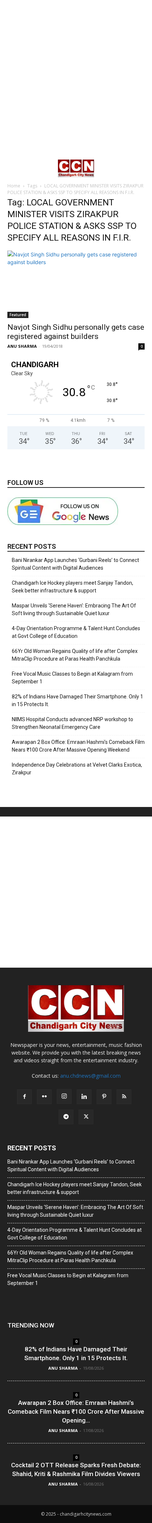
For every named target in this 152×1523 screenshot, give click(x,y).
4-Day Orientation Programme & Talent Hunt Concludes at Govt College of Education (76, 632)
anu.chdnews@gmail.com (90, 1075)
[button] (12, 168)
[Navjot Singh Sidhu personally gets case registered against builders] (76, 284)
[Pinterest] (104, 1096)
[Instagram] (64, 1096)
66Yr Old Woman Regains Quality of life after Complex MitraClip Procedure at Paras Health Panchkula (75, 655)
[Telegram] (66, 1117)
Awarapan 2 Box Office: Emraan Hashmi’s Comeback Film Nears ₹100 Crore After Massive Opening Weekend (78, 746)
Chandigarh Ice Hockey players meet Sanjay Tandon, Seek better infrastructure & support (72, 587)
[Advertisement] (76, 79)
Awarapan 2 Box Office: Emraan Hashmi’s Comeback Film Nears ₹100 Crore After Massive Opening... (76, 1411)
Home (13, 186)
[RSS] (124, 1096)
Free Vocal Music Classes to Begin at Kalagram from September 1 (72, 677)
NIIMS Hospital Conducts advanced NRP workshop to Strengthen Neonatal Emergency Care (72, 723)
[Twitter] (86, 1117)
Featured (18, 314)
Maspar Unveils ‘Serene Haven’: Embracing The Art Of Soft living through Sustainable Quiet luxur (74, 609)
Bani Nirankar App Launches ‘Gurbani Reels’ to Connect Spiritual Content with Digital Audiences (75, 564)
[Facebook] (24, 1096)
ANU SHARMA (22, 346)
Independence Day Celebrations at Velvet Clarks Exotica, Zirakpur (77, 768)
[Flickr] (44, 1096)
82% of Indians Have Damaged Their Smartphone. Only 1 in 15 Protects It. (77, 700)
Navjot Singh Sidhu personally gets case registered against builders (75, 332)
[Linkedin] (84, 1096)
